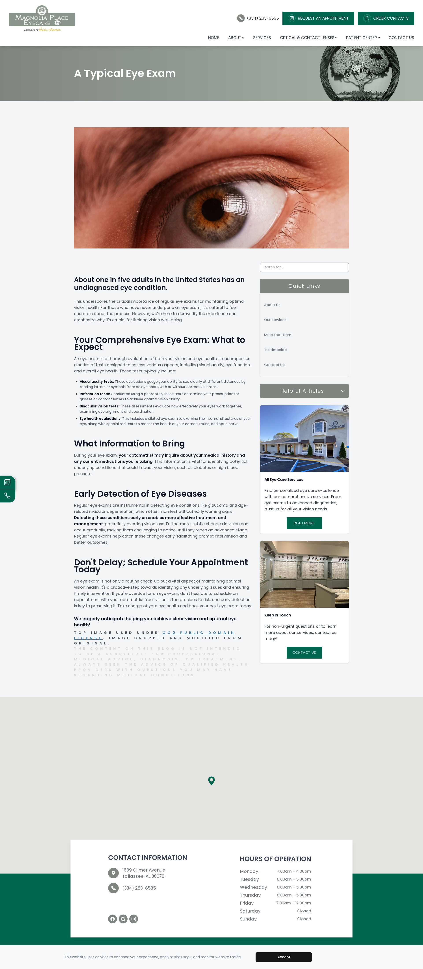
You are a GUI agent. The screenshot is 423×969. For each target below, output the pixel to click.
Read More (304, 523)
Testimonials (275, 349)
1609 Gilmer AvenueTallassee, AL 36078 (143, 873)
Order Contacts (391, 18)
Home (213, 37)
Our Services (275, 319)
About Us (272, 304)
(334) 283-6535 (263, 18)
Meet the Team (277, 334)
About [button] (234, 37)
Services (262, 37)
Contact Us (401, 37)
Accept (283, 957)
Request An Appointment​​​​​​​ (323, 18)
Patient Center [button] (361, 37)
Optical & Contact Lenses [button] (307, 37)
